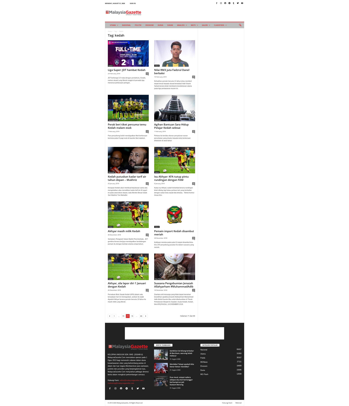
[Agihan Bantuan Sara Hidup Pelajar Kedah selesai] (174, 108)
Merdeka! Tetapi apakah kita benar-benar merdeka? (182, 365)
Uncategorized (113, 120)
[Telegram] (229, 3)
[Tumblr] (233, 3)
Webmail (238, 403)
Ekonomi (149, 25)
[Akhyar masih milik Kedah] (128, 214)
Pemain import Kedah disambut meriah (174, 232)
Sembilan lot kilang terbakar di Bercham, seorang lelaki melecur (182, 353)
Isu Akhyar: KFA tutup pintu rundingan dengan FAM (171, 178)
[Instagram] (221, 3)
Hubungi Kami (227, 403)
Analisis (181, 25)
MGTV (193, 25)
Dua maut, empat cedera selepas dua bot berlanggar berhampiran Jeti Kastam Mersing (181, 381)
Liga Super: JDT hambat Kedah (126, 70)
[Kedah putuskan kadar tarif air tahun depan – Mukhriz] (128, 160)
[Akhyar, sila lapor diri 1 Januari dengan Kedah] (128, 267)
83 (141, 316)
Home (110, 31)
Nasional (126, 25)
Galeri (205, 25)
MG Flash (204, 374)
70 (123, 316)
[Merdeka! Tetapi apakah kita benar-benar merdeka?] (161, 368)
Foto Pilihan (159, 279)
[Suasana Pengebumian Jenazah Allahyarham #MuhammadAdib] (174, 267)
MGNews (204, 362)
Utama (113, 25)
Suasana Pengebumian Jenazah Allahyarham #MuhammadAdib (173, 284)
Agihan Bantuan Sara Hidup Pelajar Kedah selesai (171, 126)
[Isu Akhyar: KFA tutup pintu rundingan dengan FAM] (174, 160)
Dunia (160, 25)
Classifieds (219, 25)
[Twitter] (238, 3)
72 (132, 316)
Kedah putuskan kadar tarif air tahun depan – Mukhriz (127, 178)
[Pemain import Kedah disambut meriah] (174, 214)
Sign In (133, 3)
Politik (138, 25)
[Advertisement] (174, 333)
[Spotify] (225, 3)
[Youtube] (242, 3)
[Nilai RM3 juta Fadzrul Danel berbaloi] (174, 53)
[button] (240, 25)
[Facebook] (216, 3)
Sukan (170, 25)
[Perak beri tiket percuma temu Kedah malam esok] (128, 108)
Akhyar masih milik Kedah (124, 231)
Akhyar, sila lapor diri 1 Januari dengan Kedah (127, 284)
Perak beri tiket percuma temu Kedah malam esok (127, 126)
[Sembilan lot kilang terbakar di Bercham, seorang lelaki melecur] (161, 355)
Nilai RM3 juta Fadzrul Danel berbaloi (171, 71)
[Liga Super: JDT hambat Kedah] (128, 53)
